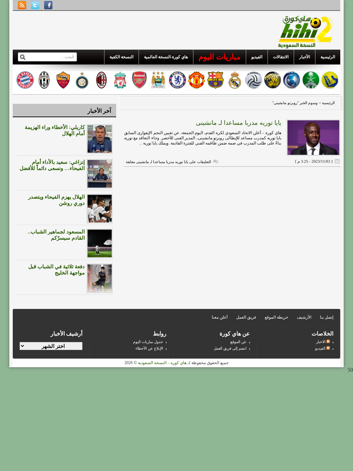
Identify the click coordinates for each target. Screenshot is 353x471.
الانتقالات (281, 56)
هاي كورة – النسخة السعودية (162, 362)
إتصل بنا (326, 317)
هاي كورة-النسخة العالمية (166, 56)
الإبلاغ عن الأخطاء (149, 348)
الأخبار (304, 56)
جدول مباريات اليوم (148, 342)
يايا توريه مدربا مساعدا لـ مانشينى (238, 122)
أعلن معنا (220, 317)
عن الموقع (238, 342)
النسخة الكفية (121, 56)
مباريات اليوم (220, 56)
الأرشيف (304, 317)
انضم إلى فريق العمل (230, 348)
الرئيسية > (326, 103)
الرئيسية (328, 56)
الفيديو (256, 56)
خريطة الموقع (276, 317)
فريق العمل (246, 317)
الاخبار (321, 342)
